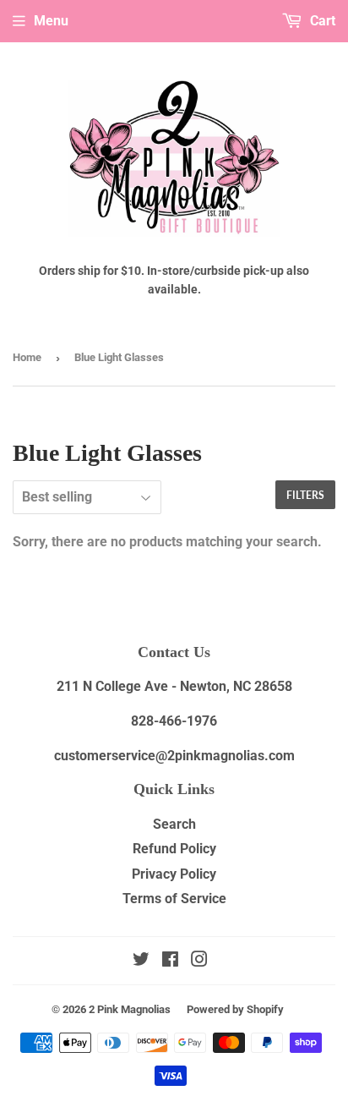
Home (27, 357)
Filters (305, 495)
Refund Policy (174, 849)
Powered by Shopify (235, 1009)
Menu (51, 21)
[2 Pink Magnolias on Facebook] (170, 961)
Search (174, 824)
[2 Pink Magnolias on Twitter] (141, 961)
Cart (321, 21)
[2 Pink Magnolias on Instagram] (199, 961)
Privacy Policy (174, 874)
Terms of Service (174, 899)
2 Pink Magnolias (130, 1009)
